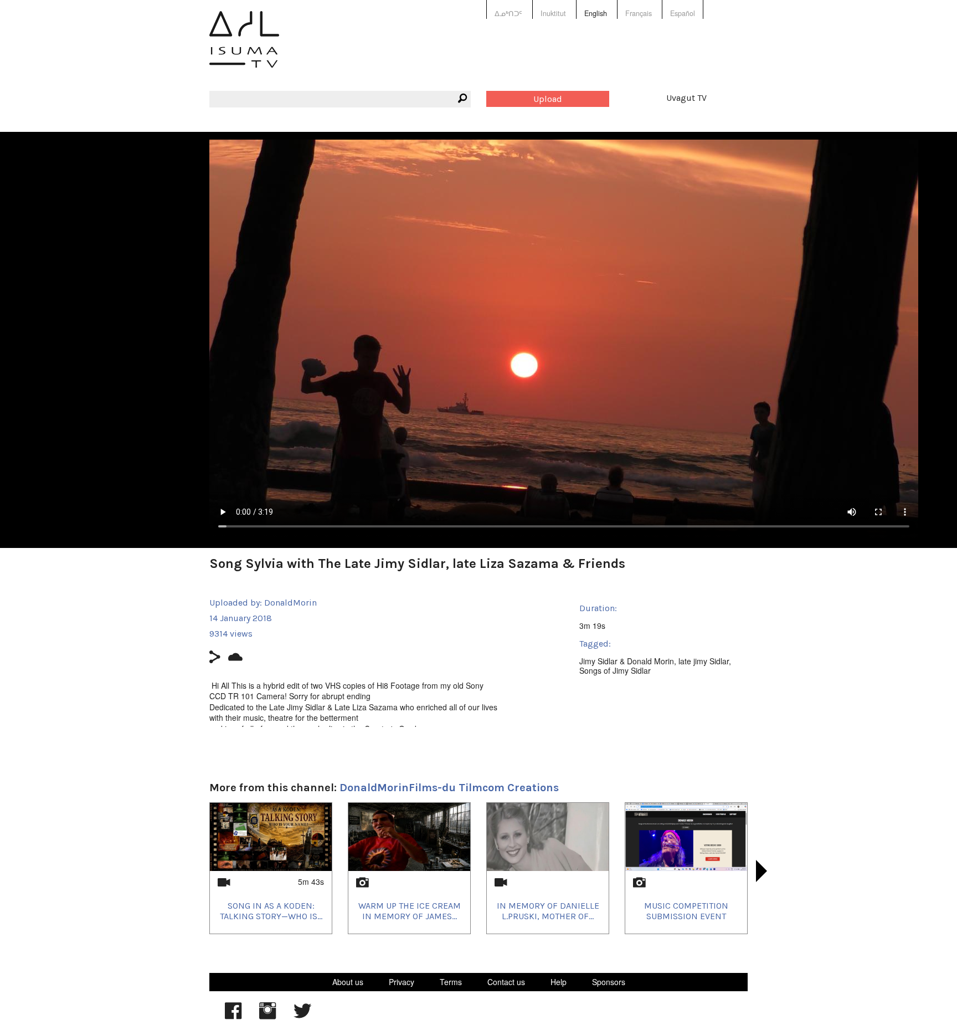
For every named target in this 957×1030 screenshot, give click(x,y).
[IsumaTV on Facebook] (233, 1016)
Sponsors (608, 981)
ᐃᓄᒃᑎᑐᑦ (508, 13)
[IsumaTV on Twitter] (302, 1016)
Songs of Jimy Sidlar (615, 670)
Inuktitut (553, 13)
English (595, 13)
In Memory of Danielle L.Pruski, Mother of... (548, 910)
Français (638, 13)
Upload (547, 99)
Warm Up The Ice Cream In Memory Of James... (409, 910)
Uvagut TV (686, 98)
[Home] (244, 47)
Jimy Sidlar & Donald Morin (626, 661)
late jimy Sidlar (703, 661)
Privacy (401, 981)
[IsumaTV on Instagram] (267, 1016)
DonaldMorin (290, 602)
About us (347, 981)
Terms (451, 981)
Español (682, 13)
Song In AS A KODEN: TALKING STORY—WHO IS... (271, 910)
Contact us (506, 981)
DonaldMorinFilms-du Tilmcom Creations (449, 787)
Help (558, 981)
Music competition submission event (686, 910)
